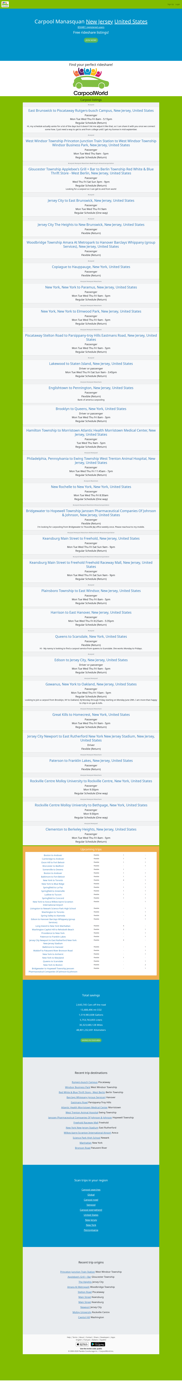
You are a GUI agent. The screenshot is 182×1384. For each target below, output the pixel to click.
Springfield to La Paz (53, 887)
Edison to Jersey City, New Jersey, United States (91, 660)
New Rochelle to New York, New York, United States (91, 486)
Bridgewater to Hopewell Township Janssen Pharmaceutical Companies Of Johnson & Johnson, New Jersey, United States (91, 513)
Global (91, 1194)
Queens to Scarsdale (53, 961)
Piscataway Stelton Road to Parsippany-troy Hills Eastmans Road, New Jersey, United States (91, 337)
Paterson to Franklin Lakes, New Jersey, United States (91, 760)
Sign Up (171, 4)
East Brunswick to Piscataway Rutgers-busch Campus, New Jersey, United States (91, 110)
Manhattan (86, 1142)
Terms (74, 1337)
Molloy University (82, 1312)
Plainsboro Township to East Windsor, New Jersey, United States (91, 590)
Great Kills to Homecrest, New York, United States (91, 714)
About (81, 1337)
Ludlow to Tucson (53, 894)
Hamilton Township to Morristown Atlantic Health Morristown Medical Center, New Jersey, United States (91, 432)
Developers (104, 1337)
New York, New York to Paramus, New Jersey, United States (91, 287)
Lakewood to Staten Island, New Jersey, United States (91, 363)
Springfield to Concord (53, 898)
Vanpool (91, 1204)
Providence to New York (53, 933)
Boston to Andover (53, 855)
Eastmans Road (79, 1102)
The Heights (85, 1281)
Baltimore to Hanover (52, 947)
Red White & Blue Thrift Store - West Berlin (82, 1092)
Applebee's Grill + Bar (79, 1276)
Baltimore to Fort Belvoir (53, 876)
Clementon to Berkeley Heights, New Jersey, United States (91, 829)
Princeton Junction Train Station (77, 1271)
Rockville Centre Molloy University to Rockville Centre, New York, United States (91, 781)
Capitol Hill (84, 1317)
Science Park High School (86, 1137)
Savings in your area (91, 1040)
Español (103, 1340)
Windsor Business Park (77, 1087)
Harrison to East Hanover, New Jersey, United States (91, 612)
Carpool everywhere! (91, 1209)
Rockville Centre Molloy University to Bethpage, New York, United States (91, 805)
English (79, 1340)
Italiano (95, 1340)
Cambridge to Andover (53, 858)
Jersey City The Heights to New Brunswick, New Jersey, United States (91, 224)
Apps (113, 1337)
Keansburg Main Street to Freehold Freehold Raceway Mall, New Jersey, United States (91, 564)
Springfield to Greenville (53, 891)
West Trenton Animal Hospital (82, 1112)
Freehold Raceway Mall (86, 1122)
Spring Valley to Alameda (53, 915)
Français (87, 1340)
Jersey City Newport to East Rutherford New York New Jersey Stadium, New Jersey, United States (91, 738)
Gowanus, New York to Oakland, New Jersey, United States (91, 684)
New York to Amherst (53, 954)
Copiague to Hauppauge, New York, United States (91, 266)
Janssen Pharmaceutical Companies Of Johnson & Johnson (80, 1117)
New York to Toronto (53, 880)
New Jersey (99, 21)
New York (91, 1224)
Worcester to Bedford (53, 866)
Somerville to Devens (53, 869)
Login (177, 4)
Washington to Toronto (53, 912)
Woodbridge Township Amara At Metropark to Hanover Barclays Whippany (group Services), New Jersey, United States (91, 244)
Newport (85, 1307)
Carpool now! (91, 1199)
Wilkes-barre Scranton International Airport (87, 1132)
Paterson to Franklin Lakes (53, 936)
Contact (89, 1337)
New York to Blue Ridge (53, 883)
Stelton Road (85, 1291)
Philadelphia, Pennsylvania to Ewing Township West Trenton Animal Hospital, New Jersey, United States (91, 460)
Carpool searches (91, 1189)
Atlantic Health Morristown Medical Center (84, 1107)
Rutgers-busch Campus (85, 1082)
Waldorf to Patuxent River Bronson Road (53, 950)
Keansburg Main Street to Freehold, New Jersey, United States (91, 538)
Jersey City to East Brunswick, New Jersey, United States (91, 200)
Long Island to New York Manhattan (52, 926)
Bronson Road (82, 1147)
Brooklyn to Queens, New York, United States (91, 408)
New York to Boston (53, 964)
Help (69, 1337)
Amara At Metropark (78, 1286)
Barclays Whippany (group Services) (86, 1097)
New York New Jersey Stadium (82, 1127)
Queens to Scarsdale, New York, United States (91, 636)
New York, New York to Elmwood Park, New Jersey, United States (91, 311)
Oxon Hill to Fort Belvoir (53, 862)
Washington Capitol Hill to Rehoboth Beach (53, 929)
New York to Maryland (53, 957)
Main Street (84, 1297)
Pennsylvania (91, 1230)
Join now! (91, 40)
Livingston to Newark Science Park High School (53, 908)
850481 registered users (91, 27)
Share (96, 1337)
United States (130, 21)
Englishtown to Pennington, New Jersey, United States (91, 387)
